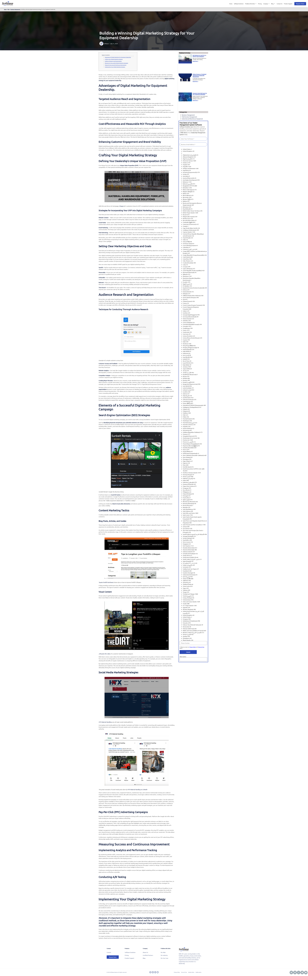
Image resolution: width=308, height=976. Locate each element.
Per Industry (164, 955)
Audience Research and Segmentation (113, 61)
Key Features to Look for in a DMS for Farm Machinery (199, 56)
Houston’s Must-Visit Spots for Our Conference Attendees (200, 94)
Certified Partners (148, 955)
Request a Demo (300, 3)
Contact (109, 952)
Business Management (15, 9)
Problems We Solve (250, 3)
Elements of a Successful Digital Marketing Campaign (116, 63)
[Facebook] (153, 972)
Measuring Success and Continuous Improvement (115, 65)
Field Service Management (189, 117)
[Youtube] (158, 972)
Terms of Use (201, 647)
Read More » (195, 61)
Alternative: (183, 656)
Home (230, 3)
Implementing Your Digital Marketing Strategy (115, 67)
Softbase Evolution (239, 3)
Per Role (163, 952)
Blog (272, 3)
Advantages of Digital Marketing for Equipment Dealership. (118, 57)
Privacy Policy (192, 647)
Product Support (288, 3)
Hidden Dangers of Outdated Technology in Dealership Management (199, 75)
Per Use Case (164, 958)
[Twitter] (155, 972)
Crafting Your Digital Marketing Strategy (114, 59)
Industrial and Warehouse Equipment (192, 119)
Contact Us (279, 3)
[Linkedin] (150, 972)
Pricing (260, 3)
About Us (145, 952)
